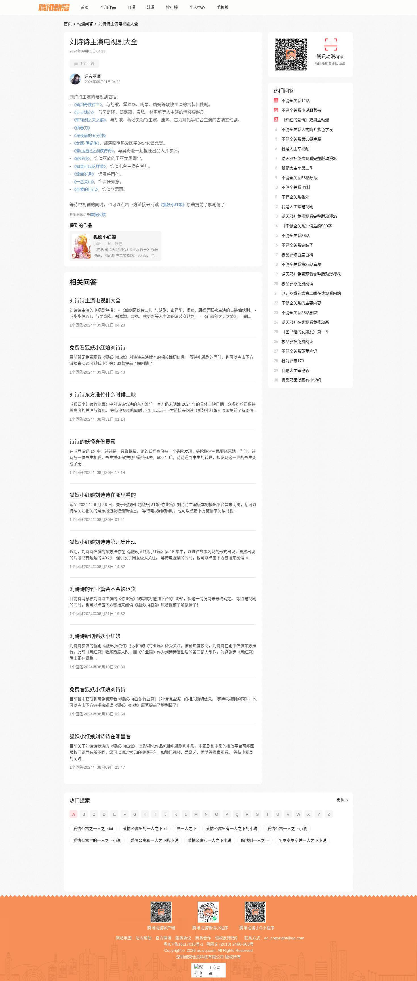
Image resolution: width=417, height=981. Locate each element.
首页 (85, 7)
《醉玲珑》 (81, 158)
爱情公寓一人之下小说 (287, 828)
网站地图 (124, 938)
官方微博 (163, 938)
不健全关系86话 (295, 235)
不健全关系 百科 (295, 187)
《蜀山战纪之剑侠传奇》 (93, 151)
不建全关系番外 (295, 197)
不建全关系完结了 (297, 245)
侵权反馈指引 (227, 938)
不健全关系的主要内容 (301, 303)
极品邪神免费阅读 (297, 341)
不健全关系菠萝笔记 (299, 351)
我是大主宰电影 (295, 370)
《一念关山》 (83, 181)
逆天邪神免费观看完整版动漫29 (309, 216)
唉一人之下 (186, 828)
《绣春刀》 (82, 128)
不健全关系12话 (295, 100)
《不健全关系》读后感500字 (306, 226)
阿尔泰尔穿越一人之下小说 (302, 840)
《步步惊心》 (83, 112)
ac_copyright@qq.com (284, 938)
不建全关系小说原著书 (301, 110)
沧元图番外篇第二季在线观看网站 (311, 293)
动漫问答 (85, 24)
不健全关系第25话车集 (301, 264)
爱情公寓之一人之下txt (93, 828)
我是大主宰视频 (295, 149)
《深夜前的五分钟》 (90, 135)
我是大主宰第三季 (297, 168)
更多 (341, 800)
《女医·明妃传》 (85, 143)
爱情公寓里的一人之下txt (145, 828)
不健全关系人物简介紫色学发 (307, 129)
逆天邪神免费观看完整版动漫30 (309, 158)
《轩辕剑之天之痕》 (89, 120)
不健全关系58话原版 (299, 177)
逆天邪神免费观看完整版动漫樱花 (311, 274)
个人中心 (197, 7)
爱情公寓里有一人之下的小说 (232, 828)
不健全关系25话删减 (299, 312)
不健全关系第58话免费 (301, 139)
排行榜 (172, 7)
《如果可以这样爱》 (89, 166)
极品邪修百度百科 (297, 255)
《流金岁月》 (83, 174)
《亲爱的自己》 (85, 189)
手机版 (222, 7)
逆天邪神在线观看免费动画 (305, 322)
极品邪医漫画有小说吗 (301, 380)
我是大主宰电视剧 (297, 206)
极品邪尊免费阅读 (297, 283)
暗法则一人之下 (255, 840)
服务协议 (183, 938)
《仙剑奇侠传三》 (87, 104)
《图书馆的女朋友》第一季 (305, 332)
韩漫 (151, 7)
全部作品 (108, 7)
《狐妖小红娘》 (173, 204)
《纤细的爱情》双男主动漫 (305, 120)
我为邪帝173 (292, 361)
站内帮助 (143, 938)
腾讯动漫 (54, 7)
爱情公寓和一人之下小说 (209, 840)
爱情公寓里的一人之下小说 (97, 840)
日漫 (131, 7)
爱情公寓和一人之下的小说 (154, 840)
